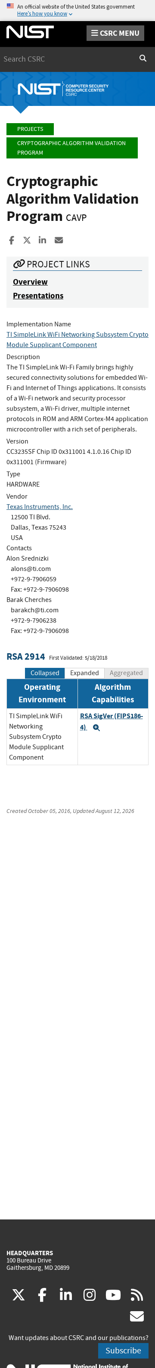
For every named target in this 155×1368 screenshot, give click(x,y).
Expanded (84, 673)
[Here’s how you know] (77, 10)
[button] (96, 727)
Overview (30, 281)
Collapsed (45, 673)
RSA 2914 (25, 656)
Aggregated (126, 673)
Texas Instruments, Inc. (39, 507)
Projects (30, 129)
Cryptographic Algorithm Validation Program (71, 148)
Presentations (38, 295)
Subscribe (123, 1350)
